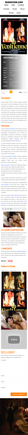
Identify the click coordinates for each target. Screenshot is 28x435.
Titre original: (5, 76)
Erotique (20, 70)
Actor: (4, 62)
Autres (18, 13)
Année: (4, 73)
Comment (4, 360)
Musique (5, 86)
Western (11, 13)
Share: (20, 92)
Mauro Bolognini (12, 68)
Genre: (4, 70)
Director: (5, 68)
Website (3, 387)
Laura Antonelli (5, 184)
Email (3, 381)
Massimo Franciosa (13, 82)
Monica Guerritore (17, 66)
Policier (14, 9)
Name (3, 375)
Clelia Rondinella (21, 62)
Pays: (4, 79)
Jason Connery (18, 64)
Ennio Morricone (12, 86)
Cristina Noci (12, 64)
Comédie (6, 5)
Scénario (5, 82)
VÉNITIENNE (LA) (10, 58)
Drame (13, 5)
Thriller (22, 9)
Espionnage (21, 5)
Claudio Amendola (13, 62)
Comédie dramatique (13, 70)
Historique (6, 9)
